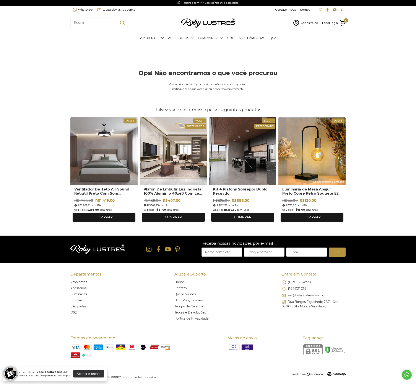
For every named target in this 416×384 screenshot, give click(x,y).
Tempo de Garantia (188, 306)
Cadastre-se (309, 23)
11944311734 (297, 288)
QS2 (273, 38)
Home (179, 282)
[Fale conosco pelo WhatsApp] (407, 375)
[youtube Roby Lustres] (334, 9)
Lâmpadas (256, 38)
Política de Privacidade (191, 318)
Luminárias (208, 38)
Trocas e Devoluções (190, 312)
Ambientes (149, 38)
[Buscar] (122, 22)
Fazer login (330, 23)
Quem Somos (300, 9)
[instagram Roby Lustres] (320, 9)
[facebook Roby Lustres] (327, 9)
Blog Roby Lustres (188, 300)
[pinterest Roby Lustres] (342, 9)
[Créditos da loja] (335, 374)
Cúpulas (235, 38)
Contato (281, 9)
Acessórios (178, 38)
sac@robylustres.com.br (119, 9)
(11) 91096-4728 (299, 282)
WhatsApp (85, 9)
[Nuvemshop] (308, 375)
